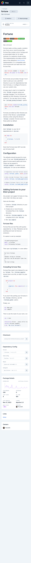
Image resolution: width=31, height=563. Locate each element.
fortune (4, 11)
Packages (5, 8)
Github (4, 417)
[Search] (24, 3)
